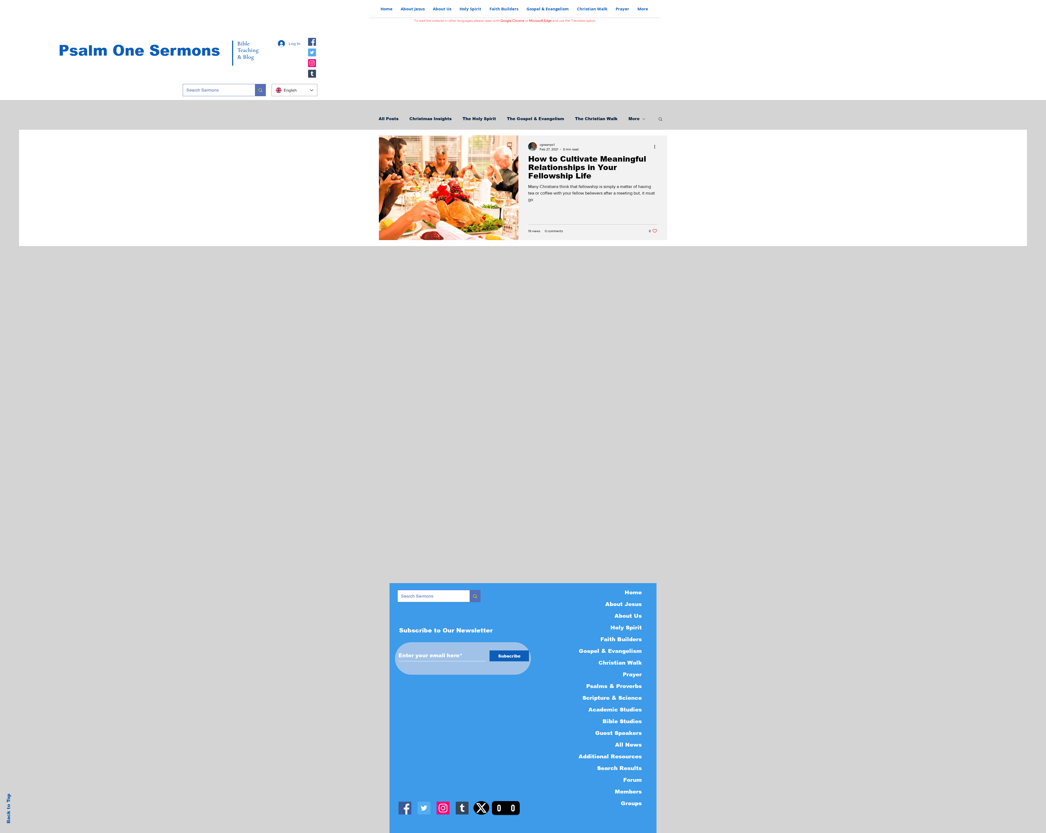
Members (628, 792)
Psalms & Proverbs (614, 686)
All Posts (389, 118)
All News (628, 745)
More (634, 118)
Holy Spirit (626, 628)
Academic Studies (615, 710)
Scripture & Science (612, 698)
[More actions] (656, 146)
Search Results (619, 768)
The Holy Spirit (479, 118)
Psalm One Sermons (139, 50)
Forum (632, 780)
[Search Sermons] (260, 90)
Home (633, 592)
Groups (631, 803)
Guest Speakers (618, 733)
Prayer (632, 674)
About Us (628, 616)
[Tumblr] (312, 74)
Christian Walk (620, 663)
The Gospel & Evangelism (535, 118)
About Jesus (623, 604)
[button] (660, 119)
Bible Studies (622, 721)
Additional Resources (610, 756)
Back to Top (8, 808)
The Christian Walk (596, 118)
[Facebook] (312, 42)
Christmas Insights (430, 118)
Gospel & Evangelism (610, 651)
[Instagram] (312, 63)
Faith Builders (621, 639)
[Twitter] (312, 52)
